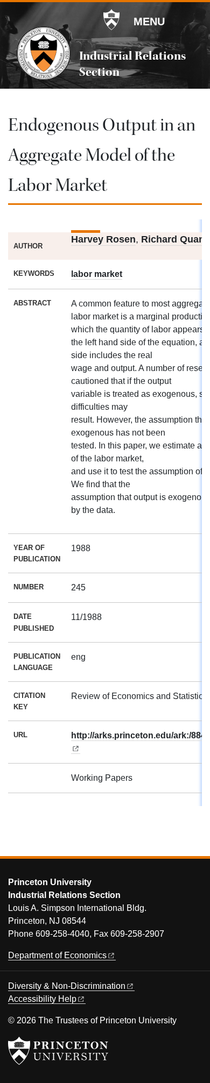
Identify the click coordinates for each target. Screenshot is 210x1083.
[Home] (44, 53)
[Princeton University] (111, 20)
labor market (96, 274)
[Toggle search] (194, 21)
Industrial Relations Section (132, 64)
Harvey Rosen (103, 239)
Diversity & (66, 986)
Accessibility (42, 998)
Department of (57, 955)
